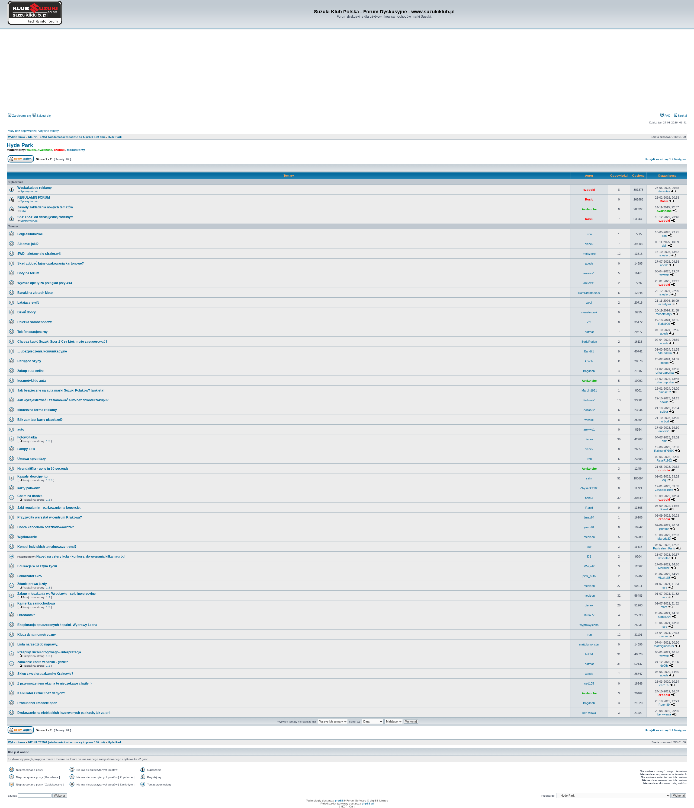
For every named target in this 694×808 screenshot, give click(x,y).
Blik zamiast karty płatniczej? (40, 420)
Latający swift (28, 302)
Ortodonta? (26, 615)
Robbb (664, 362)
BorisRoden (589, 341)
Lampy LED (26, 449)
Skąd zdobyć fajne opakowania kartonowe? (50, 263)
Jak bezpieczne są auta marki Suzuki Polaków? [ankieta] (60, 390)
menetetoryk (589, 312)
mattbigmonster (589, 644)
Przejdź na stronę (657, 159)
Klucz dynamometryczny (36, 635)
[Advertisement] (347, 72)
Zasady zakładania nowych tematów (45, 207)
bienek (589, 244)
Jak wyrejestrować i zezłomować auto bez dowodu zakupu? (62, 400)
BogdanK (589, 371)
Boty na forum (28, 273)
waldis (31, 149)
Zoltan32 (589, 410)
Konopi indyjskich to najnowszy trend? (46, 547)
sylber (664, 411)
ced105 (589, 683)
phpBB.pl (368, 803)
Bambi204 (664, 616)
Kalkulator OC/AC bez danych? (41, 693)
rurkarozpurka (664, 372)
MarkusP (664, 568)
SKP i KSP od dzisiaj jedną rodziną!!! (45, 217)
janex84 (589, 517)
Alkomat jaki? (27, 244)
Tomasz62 (664, 392)
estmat (589, 331)
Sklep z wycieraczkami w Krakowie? (45, 674)
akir (664, 245)
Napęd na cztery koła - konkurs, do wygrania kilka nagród (80, 556)
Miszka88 (664, 577)
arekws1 (589, 273)
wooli (589, 302)
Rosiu (589, 199)
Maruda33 (664, 538)
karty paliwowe (28, 488)
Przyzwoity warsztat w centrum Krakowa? (49, 517)
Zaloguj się (43, 115)
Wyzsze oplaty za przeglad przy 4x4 (44, 283)
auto (20, 429)
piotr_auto (589, 576)
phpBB (339, 800)
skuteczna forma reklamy (37, 410)
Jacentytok (664, 304)
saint (589, 478)
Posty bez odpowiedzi (21, 130)
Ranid (589, 507)
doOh (664, 665)
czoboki (59, 149)
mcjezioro (589, 253)
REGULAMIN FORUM (33, 197)
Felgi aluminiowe (30, 234)
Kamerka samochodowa (36, 603)
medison (589, 537)
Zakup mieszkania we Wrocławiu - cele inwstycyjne (56, 594)
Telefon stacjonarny (32, 332)
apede (589, 263)
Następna (680, 159)
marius (664, 636)
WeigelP (589, 566)
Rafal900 (664, 323)
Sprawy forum (28, 191)
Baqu (664, 480)
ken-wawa (589, 712)
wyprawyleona (589, 624)
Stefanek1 (589, 400)
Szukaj (682, 115)
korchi (589, 361)
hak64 (589, 498)
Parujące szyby (29, 361)
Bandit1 (589, 351)
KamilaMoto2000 (589, 292)
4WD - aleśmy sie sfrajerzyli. (39, 254)
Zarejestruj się (21, 115)
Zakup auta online (30, 371)
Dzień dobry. (26, 312)
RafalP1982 (664, 460)
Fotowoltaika (27, 437)
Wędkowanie (27, 537)
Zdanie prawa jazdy (32, 584)
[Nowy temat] (21, 161)
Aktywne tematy (48, 130)
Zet (589, 322)
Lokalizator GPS (29, 576)
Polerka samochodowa (35, 322)
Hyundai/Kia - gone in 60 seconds (43, 468)
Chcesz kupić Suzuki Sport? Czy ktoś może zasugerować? (62, 341)
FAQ (667, 115)
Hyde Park (20, 145)
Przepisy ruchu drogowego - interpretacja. (49, 652)
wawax (664, 274)
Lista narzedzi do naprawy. (37, 644)
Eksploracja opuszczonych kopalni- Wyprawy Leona (57, 625)
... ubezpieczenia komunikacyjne (42, 351)
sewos (664, 401)
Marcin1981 (589, 390)
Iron (589, 234)
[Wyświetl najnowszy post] (673, 191)
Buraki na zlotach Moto (35, 293)
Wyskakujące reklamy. (34, 188)
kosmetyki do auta (31, 381)
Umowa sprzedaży (31, 459)
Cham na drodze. (30, 496)
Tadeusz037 (664, 353)
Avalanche (44, 149)
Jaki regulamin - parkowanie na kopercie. (49, 508)
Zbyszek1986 (589, 488)
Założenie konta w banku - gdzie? (42, 662)
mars (664, 587)
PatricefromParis (664, 548)
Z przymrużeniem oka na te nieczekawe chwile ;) (54, 683)
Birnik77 (589, 615)
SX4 (23, 210)
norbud (664, 421)
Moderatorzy (76, 149)
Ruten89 (664, 704)
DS (589, 556)
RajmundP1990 (664, 450)
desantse (664, 191)
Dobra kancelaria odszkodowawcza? (45, 527)
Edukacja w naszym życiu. (37, 566)
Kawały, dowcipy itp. (32, 476)
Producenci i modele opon (37, 703)
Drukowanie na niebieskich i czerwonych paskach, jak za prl (63, 713)
